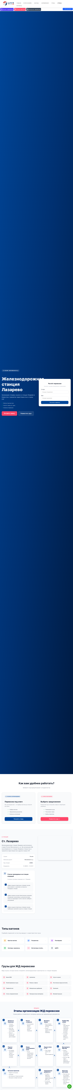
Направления (45, 3)
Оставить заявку (9, 413)
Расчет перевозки (8, 9)
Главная (19, 3)
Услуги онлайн (27, 3)
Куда (42, 395)
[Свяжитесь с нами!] (69, 1086)
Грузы (53, 3)
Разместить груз (26, 413)
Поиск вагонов (21, 9)
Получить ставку (18, 819)
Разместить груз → (54, 819)
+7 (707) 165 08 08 (67, 9)
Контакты (19, 5)
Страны (59, 3)
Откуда (43, 389)
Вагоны (36, 3)
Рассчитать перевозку (55, 402)
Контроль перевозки (34, 9)
